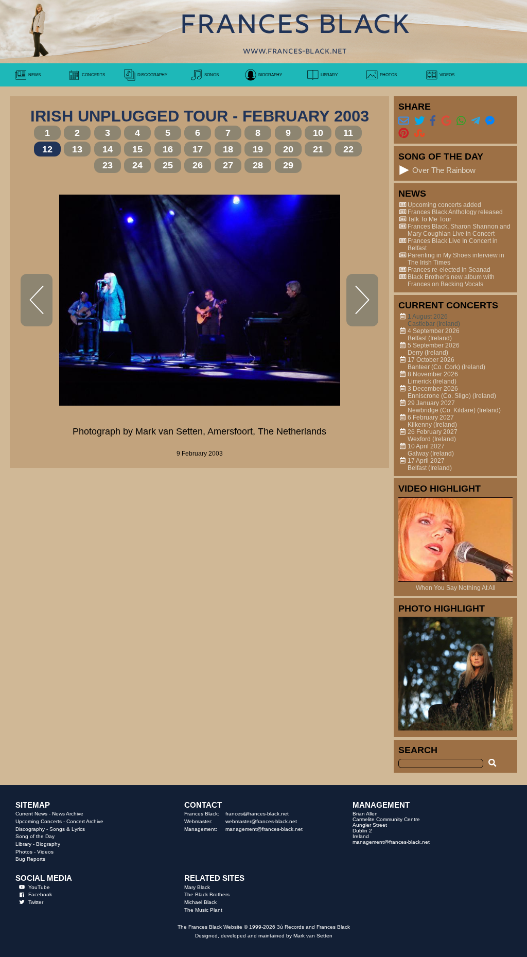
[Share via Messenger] (490, 120)
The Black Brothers (207, 894)
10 (318, 132)
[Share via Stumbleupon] (419, 132)
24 (137, 165)
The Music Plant (203, 910)
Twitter (35, 902)
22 (348, 149)
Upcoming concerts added (444, 204)
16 (168, 149)
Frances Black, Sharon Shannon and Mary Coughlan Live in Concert (459, 230)
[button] (404, 170)
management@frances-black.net (264, 829)
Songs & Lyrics (67, 829)
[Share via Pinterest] (403, 132)
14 (107, 149)
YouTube (39, 887)
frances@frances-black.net (257, 813)
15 (137, 149)
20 (288, 149)
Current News (31, 813)
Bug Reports (30, 859)
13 (77, 149)
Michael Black (200, 902)
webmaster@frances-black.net (261, 821)
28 (258, 165)
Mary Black (197, 887)
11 (348, 132)
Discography (30, 829)
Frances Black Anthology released (455, 212)
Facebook (40, 894)
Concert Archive (84, 821)
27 (228, 165)
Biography (48, 844)
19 (258, 149)
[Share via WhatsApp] (461, 120)
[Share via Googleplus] (446, 120)
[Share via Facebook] (433, 120)
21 (318, 149)
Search (417, 749)
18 (228, 149)
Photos (23, 852)
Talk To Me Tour (429, 219)
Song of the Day (35, 836)
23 (107, 165)
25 (168, 165)
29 (288, 165)
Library (23, 844)
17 (197, 149)
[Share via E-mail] (403, 120)
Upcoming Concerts (38, 821)
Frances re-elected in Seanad (449, 269)
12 (47, 149)
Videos (45, 852)
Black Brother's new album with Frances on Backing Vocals (451, 280)
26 (197, 165)
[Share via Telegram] (475, 120)
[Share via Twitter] (419, 120)
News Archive (67, 813)
